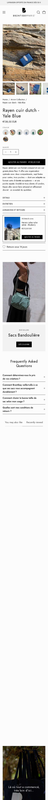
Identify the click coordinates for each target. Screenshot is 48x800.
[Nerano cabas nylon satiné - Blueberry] (12, 228)
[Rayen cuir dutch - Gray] (26, 132)
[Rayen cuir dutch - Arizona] (6, 132)
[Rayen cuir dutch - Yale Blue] (9, 89)
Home (5, 99)
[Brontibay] (24, 12)
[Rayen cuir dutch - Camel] (12, 132)
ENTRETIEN (8, 203)
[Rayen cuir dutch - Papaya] (40, 132)
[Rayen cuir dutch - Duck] (19, 132)
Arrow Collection (18, 99)
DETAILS (6, 197)
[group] (24, 2)
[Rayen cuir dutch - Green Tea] (33, 132)
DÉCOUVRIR (24, 344)
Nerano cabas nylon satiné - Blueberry (30, 223)
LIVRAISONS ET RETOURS (14, 210)
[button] (38, 12)
